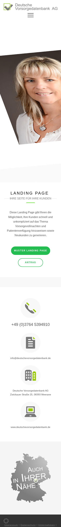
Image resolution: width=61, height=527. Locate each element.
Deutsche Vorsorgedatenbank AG (30, 390)
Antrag (30, 262)
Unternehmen (46, 525)
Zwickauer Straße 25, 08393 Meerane (30, 394)
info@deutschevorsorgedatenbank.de (30, 358)
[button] (6, 521)
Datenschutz (28, 525)
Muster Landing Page (30, 250)
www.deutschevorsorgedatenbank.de (30, 427)
